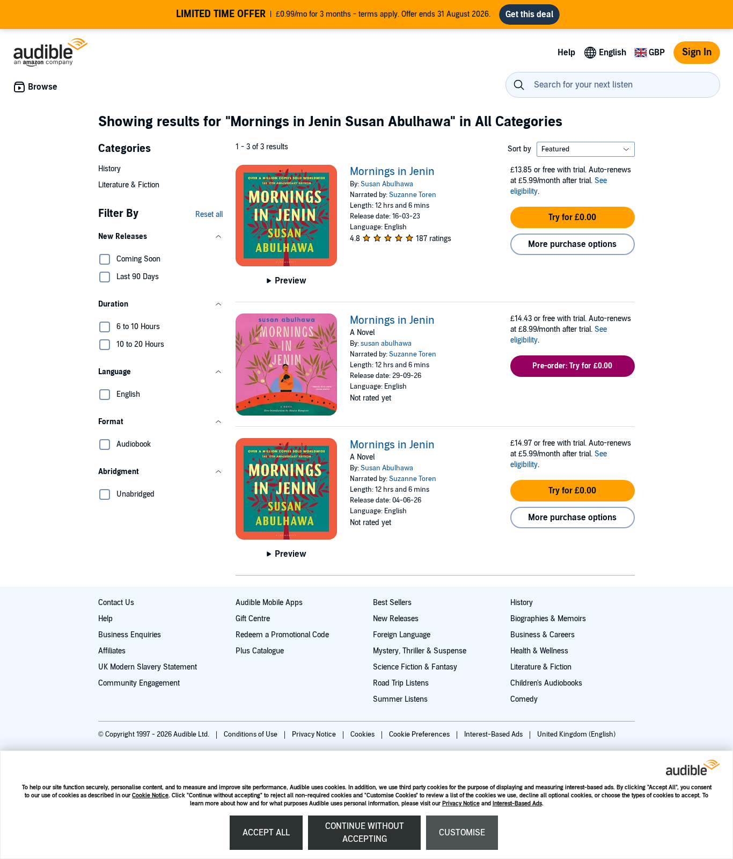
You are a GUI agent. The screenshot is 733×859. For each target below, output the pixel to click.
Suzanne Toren (412, 195)
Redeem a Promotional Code (282, 634)
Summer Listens (400, 699)
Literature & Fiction (128, 185)
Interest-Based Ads (517, 803)
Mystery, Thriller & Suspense (419, 651)
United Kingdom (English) (576, 734)
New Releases (396, 618)
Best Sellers (392, 602)
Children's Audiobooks (546, 683)
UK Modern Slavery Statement (147, 667)
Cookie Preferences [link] (419, 734)
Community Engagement (139, 683)
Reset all (209, 214)
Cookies (363, 734)
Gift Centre (253, 618)
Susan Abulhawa (387, 184)
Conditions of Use (251, 734)
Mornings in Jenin (392, 171)
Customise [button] (462, 832)
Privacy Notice (461, 803)
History (109, 168)
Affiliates (112, 651)
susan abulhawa (386, 343)
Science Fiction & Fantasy (415, 667)
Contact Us (116, 602)
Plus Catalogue (260, 651)
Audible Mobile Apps (269, 602)
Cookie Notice (150, 795)
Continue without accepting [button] (364, 833)
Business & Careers (542, 634)
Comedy (524, 699)
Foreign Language (401, 634)
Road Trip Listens (401, 683)
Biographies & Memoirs (548, 618)
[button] (160, 236)
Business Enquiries (129, 634)
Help (105, 618)
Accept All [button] (266, 832)
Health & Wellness (539, 651)
